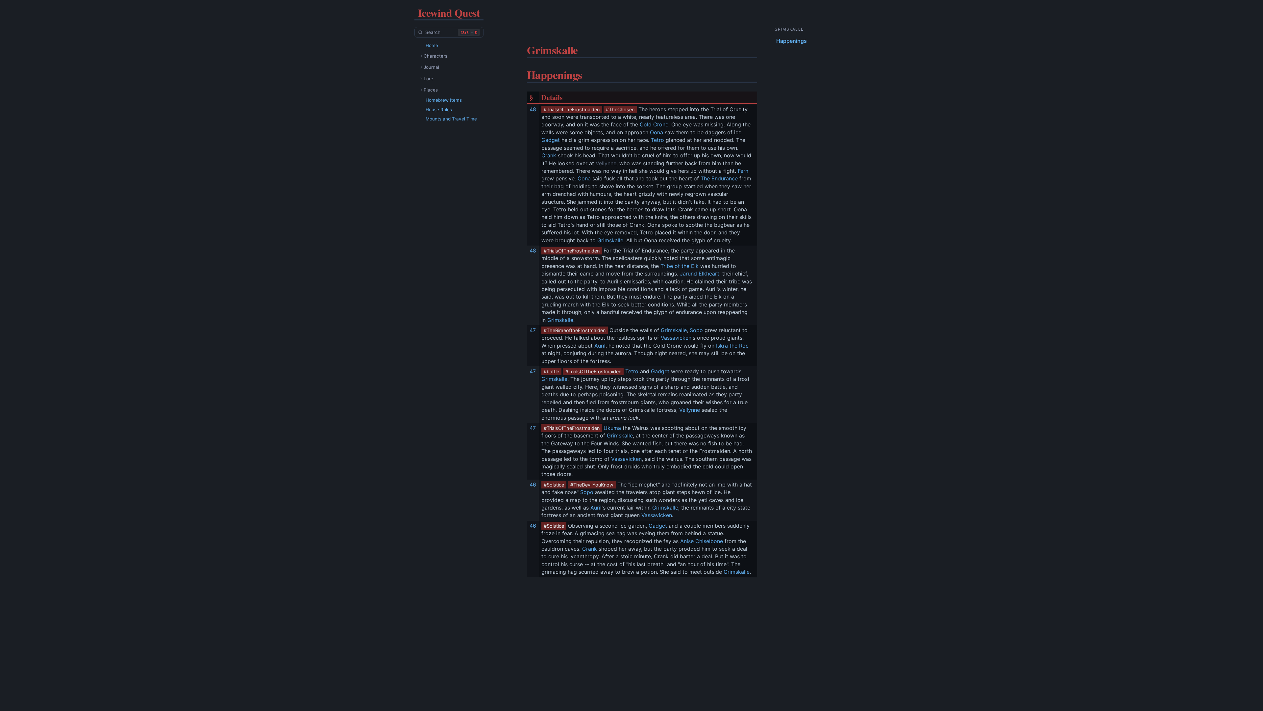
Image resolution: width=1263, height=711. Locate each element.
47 (533, 330)
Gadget (550, 140)
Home (432, 45)
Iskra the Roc (732, 345)
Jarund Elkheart (699, 273)
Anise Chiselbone (701, 541)
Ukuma (612, 428)
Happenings (791, 41)
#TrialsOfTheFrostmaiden (572, 109)
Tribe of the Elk (679, 266)
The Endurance (719, 178)
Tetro (657, 140)
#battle (551, 371)
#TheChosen (620, 109)
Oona (656, 132)
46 (533, 484)
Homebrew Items (444, 100)
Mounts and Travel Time (451, 118)
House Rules (439, 109)
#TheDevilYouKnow (591, 484)
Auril (600, 345)
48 (533, 109)
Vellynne (606, 163)
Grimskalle (610, 240)
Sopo (696, 330)
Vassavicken (676, 337)
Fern (743, 171)
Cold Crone (654, 124)
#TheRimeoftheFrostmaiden (575, 330)
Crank (548, 155)
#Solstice (554, 484)
